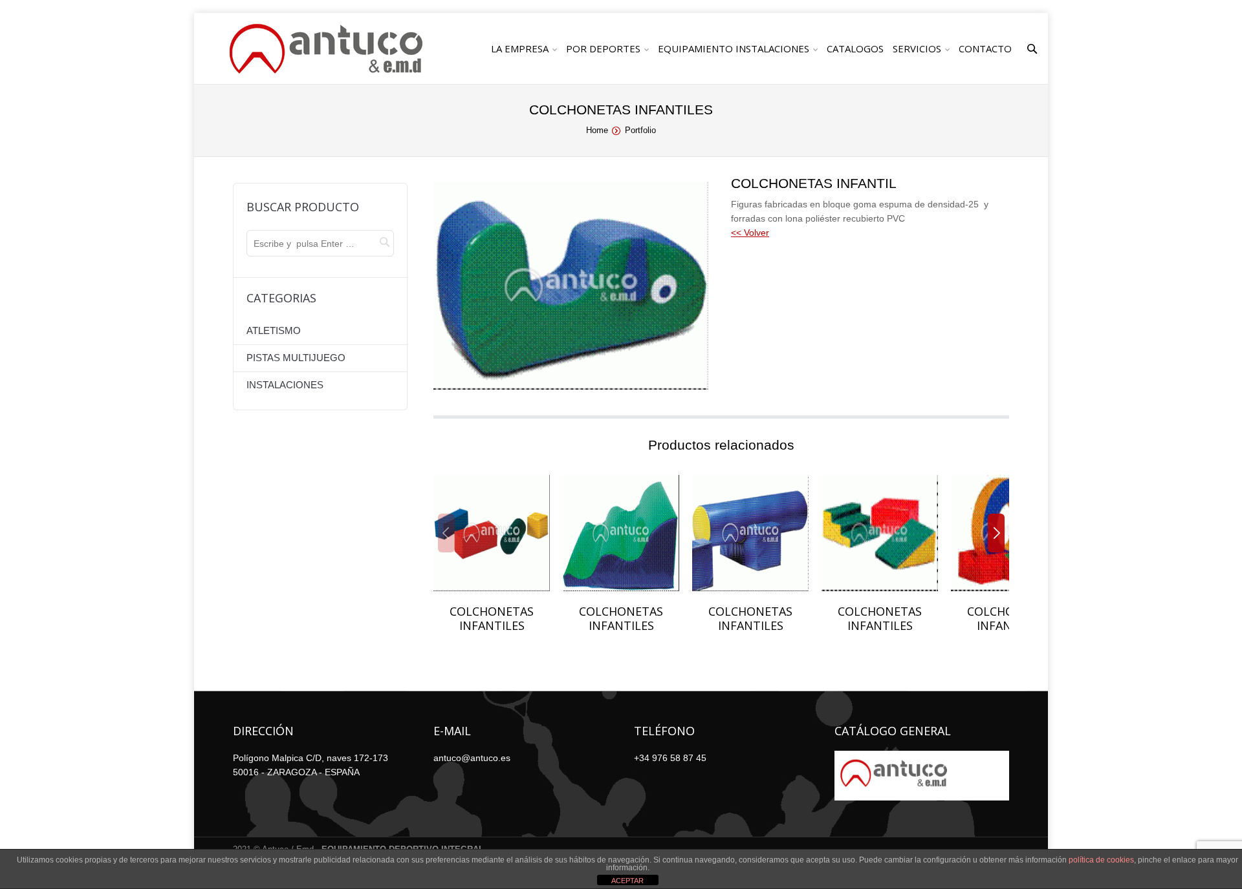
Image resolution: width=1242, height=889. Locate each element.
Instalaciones (284, 384)
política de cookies (1101, 859)
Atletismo (273, 330)
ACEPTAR (627, 880)
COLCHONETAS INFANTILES (492, 618)
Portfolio (640, 130)
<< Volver (750, 232)
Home (597, 130)
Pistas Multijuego (295, 357)
